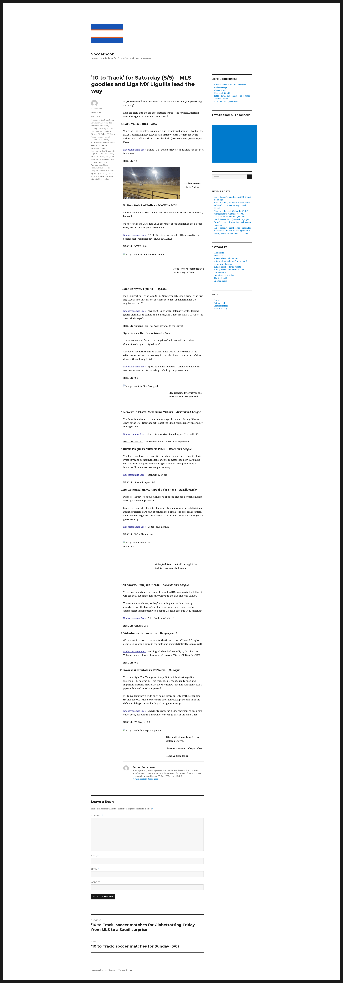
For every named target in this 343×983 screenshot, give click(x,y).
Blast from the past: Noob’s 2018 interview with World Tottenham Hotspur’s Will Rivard (232, 205)
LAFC (104, 151)
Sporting (95, 173)
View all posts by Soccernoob (145, 779)
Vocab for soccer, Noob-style (226, 101)
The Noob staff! (220, 278)
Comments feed (221, 306)
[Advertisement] (234, 144)
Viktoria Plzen (97, 179)
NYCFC (98, 162)
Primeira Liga (96, 165)
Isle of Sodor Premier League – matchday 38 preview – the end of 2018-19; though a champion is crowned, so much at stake (232, 231)
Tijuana (94, 176)
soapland (103, 171)
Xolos (106, 179)
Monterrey (100, 156)
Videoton (109, 176)
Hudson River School (100, 142)
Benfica (104, 123)
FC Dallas (102, 134)
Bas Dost (104, 120)
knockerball (96, 151)
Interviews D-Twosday (224, 275)
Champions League (99, 128)
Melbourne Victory (106, 154)
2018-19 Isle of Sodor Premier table (229, 270)
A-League (95, 120)
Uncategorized (220, 281)
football (106, 137)
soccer (110, 171)
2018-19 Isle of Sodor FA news (226, 258)
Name (95, 856)
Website (95, 882)
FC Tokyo (111, 134)
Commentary (220, 272)
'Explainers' (219, 253)
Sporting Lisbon (106, 173)
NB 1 (107, 156)
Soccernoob (102, 54)
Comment (97, 815)
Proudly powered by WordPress (118, 970)
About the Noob (220, 90)
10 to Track (95, 116)
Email (95, 869)
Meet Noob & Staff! (222, 93)
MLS (93, 156)
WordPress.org (220, 309)
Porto (104, 162)
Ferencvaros (96, 137)
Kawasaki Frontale (99, 148)
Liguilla (94, 154)
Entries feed (219, 303)
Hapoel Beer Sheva (99, 140)
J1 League (103, 145)
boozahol (104, 126)
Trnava (101, 176)
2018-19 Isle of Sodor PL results (227, 267)
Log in (216, 300)
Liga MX (111, 151)
